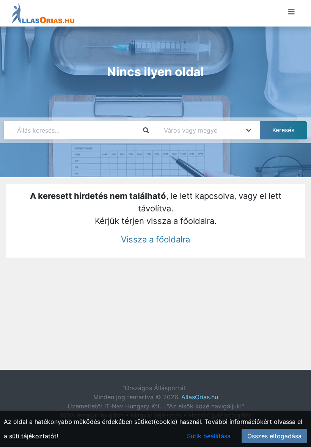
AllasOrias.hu (199, 397)
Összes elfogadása (274, 436)
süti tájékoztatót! (33, 436)
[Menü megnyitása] (291, 11)
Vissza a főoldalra (155, 239)
